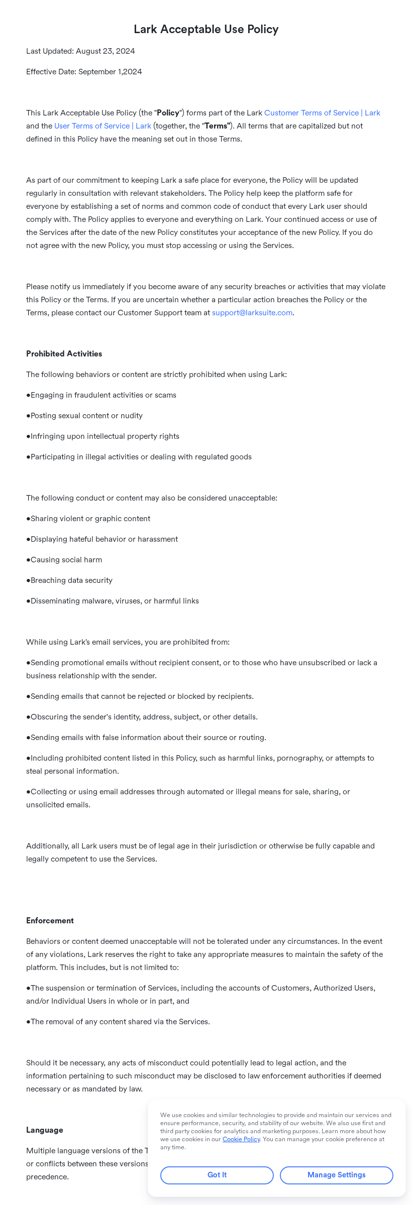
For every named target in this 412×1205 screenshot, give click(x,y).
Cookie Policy (241, 1139)
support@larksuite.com (252, 312)
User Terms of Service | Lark (102, 126)
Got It (217, 1175)
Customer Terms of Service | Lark (322, 112)
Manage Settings (336, 1175)
